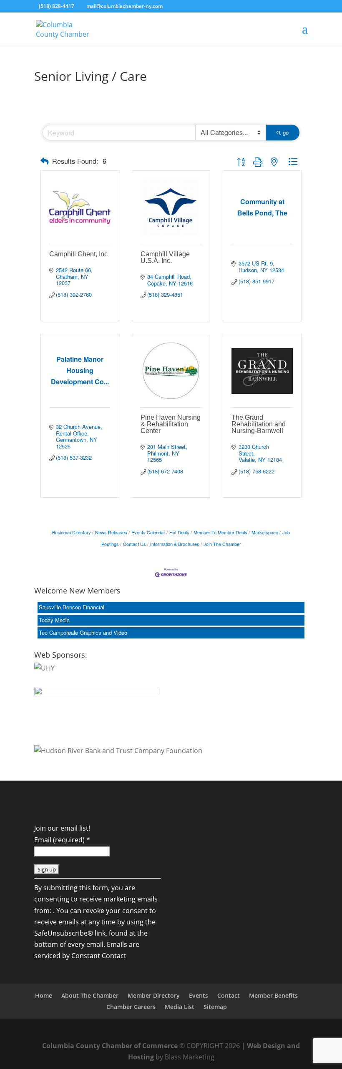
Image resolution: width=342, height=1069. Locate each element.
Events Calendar (148, 532)
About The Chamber (89, 995)
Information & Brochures (174, 544)
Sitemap (215, 1007)
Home (43, 995)
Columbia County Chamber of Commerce (110, 1045)
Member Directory (154, 995)
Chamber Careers (131, 1007)
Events (198, 995)
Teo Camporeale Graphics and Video (83, 632)
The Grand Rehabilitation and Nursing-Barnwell (258, 424)
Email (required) (62, 839)
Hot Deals (179, 532)
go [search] (286, 132)
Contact (228, 995)
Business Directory (71, 532)
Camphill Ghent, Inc (78, 254)
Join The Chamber (222, 544)
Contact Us (134, 544)
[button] (44, 161)
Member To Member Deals (220, 532)
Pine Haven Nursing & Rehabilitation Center (171, 424)
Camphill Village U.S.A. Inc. (165, 257)
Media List (179, 1007)
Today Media (54, 620)
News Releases (111, 532)
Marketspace (264, 532)
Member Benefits (273, 995)
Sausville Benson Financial (71, 607)
